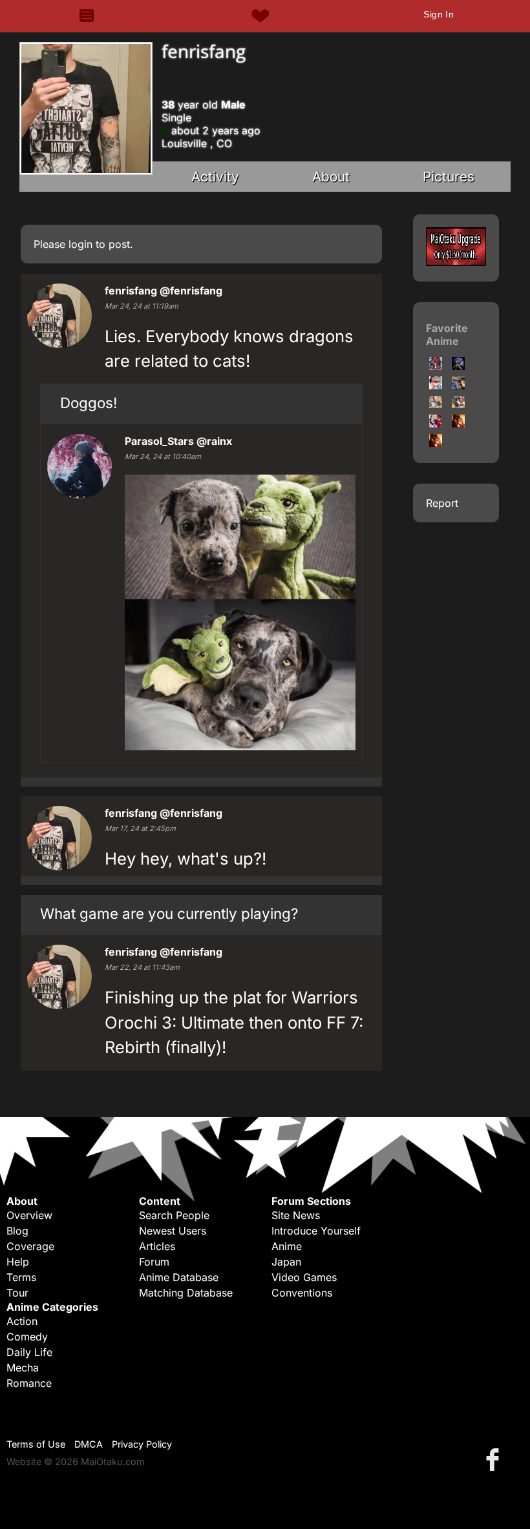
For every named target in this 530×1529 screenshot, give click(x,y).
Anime (286, 1246)
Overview (29, 1215)
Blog (17, 1230)
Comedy (27, 1336)
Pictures (448, 177)
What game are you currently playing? (169, 913)
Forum (154, 1261)
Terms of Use (35, 1444)
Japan (286, 1261)
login (80, 244)
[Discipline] (435, 404)
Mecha (22, 1367)
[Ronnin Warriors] (435, 366)
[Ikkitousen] (435, 442)
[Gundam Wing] (458, 404)
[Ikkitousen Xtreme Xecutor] (458, 423)
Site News (295, 1215)
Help (17, 1261)
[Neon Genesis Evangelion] (435, 423)
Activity (215, 177)
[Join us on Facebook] (495, 1459)
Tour (17, 1292)
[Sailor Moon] (435, 385)
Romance (29, 1383)
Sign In (438, 14)
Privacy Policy (142, 1444)
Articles (157, 1246)
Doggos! (88, 402)
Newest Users (172, 1230)
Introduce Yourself (316, 1230)
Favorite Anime (447, 334)
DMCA (88, 1444)
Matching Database (186, 1292)
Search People (174, 1215)
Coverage (30, 1246)
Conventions (301, 1292)
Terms (21, 1277)
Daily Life (29, 1352)
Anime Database (178, 1277)
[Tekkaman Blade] (458, 366)
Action (21, 1321)
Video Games (304, 1277)
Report (442, 503)
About (331, 177)
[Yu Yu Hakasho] (458, 385)
